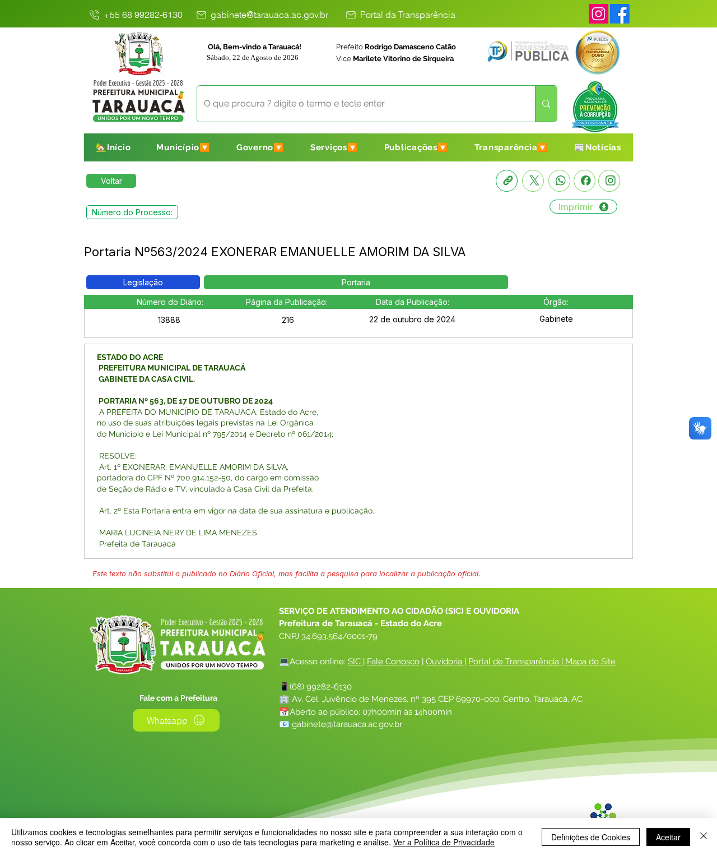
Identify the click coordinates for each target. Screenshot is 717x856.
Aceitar (668, 837)
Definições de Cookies (590, 837)
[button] (183, 147)
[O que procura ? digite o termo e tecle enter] (546, 104)
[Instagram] (598, 14)
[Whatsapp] (559, 181)
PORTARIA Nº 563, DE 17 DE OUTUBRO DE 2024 (185, 400)
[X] (533, 181)
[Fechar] (703, 837)
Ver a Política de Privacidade (444, 842)
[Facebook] (584, 181)
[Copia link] (507, 181)
